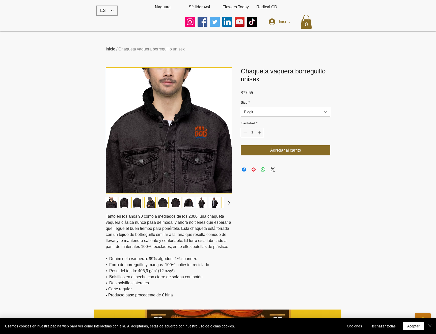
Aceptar (413, 325)
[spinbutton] (252, 132)
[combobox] (285, 112)
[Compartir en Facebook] (244, 169)
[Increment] (260, 132)
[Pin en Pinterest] (254, 169)
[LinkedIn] (227, 22)
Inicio (110, 49)
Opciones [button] (354, 325)
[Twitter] (215, 22)
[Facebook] (202, 22)
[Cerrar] (430, 326)
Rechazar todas (383, 325)
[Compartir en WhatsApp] (263, 169)
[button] (306, 22)
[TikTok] (252, 22)
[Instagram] (190, 22)
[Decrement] (244, 132)
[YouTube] (239, 22)
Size (245, 102)
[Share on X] (273, 169)
